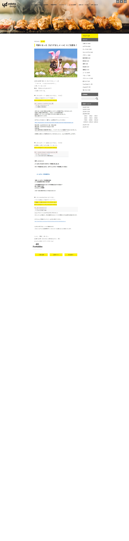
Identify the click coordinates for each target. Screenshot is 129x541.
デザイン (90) (86, 55)
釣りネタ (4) (86, 81)
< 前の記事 (41, 255)
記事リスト (56, 255)
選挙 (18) (85, 64)
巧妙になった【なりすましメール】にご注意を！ (56, 45)
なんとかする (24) (88, 52)
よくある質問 (72, 5)
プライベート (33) (88, 78)
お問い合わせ (94, 5)
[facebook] (121, 1)
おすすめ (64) (86, 46)
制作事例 (45, 5)
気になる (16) (86, 90)
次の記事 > (71, 255)
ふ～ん (42, 41)
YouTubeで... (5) (87, 84)
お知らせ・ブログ (83, 5)
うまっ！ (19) (86, 75)
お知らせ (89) (86, 43)
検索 (97, 98)
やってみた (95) (87, 49)
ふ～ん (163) (86, 72)
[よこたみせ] (117, 1)
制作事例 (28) (86, 58)
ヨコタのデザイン (36, 5)
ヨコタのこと (62, 5)
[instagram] (125, 1)
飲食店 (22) (86, 61)
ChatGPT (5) (86, 87)
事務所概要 (54, 5)
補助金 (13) (86, 69)
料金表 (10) (86, 67)
